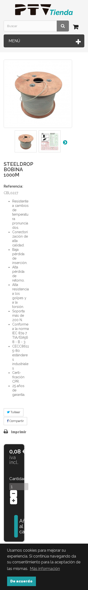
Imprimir (18, 432)
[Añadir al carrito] (16, 526)
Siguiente (65, 142)
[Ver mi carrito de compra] (76, 27)
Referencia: (13, 186)
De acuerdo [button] (21, 581)
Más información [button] (45, 568)
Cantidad (14, 478)
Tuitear (15, 412)
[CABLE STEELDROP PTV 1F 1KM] (25, 141)
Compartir (16, 421)
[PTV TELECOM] (44, 10)
